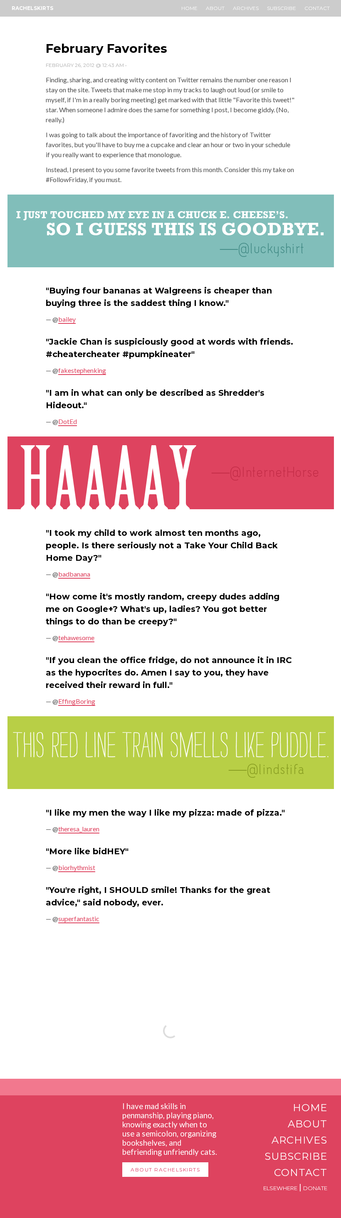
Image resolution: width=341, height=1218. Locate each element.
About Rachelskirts (165, 1169)
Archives (246, 8)
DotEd (67, 421)
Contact (317, 8)
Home (189, 8)
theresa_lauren (78, 829)
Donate (315, 1188)
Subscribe (281, 8)
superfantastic (78, 918)
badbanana (74, 574)
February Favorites (106, 48)
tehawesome (76, 637)
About (215, 8)
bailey (67, 319)
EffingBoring (76, 701)
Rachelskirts (32, 8)
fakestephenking (82, 370)
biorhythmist (76, 867)
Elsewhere (280, 1188)
